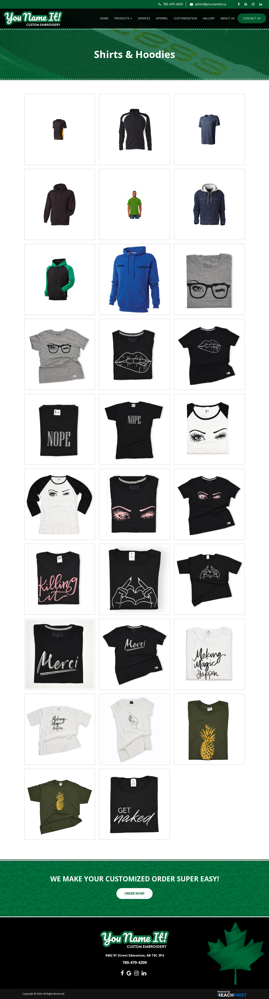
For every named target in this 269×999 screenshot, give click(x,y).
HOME (104, 18)
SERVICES (144, 18)
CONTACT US (252, 18)
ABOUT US (228, 18)
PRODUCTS (122, 18)
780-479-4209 (172, 4)
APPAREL (162, 18)
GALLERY (209, 18)
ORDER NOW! (134, 893)
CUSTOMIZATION (185, 18)
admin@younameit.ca (210, 4)
